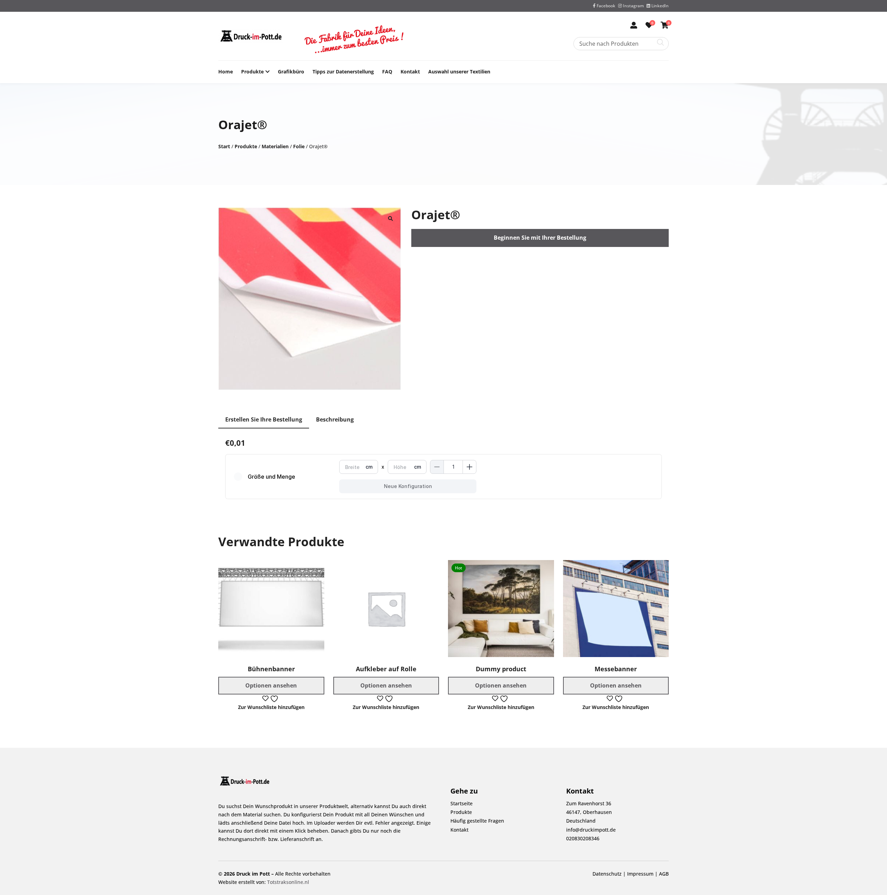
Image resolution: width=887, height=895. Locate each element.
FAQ (387, 71)
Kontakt (410, 71)
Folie (299, 146)
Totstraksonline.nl (288, 882)
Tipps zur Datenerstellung (343, 71)
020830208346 (582, 838)
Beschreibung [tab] (335, 419)
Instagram (633, 6)
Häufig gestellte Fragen (477, 820)
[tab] (263, 419)
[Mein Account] (633, 26)
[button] (390, 217)
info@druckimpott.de (591, 829)
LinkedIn (659, 6)
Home (225, 71)
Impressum (640, 873)
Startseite (461, 803)
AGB (664, 873)
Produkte (252, 71)
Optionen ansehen (271, 685)
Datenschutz (607, 873)
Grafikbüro (291, 71)
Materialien (275, 146)
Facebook (605, 6)
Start (224, 146)
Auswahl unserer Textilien (459, 71)
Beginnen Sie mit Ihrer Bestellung (540, 237)
